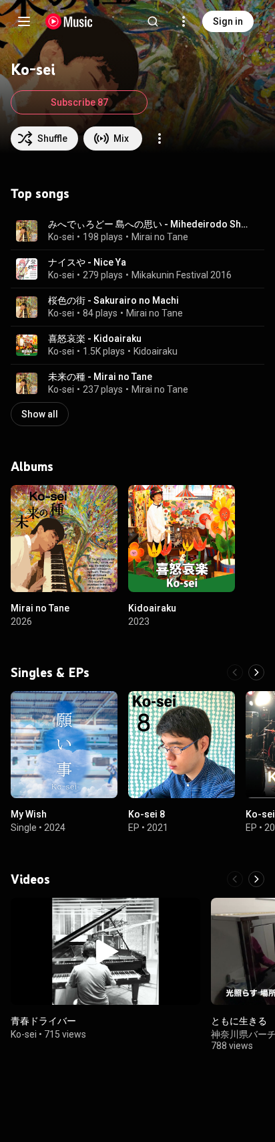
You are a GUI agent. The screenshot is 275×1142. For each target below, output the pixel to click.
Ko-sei (61, 236)
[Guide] (24, 21)
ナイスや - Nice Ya (87, 262)
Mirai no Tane (159, 236)
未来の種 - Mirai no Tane (100, 376)
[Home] (69, 21)
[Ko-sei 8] (181, 744)
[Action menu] (160, 138)
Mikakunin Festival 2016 (181, 275)
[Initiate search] (153, 21)
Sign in (228, 21)
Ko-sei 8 (146, 814)
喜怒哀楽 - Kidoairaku (95, 338)
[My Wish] (64, 744)
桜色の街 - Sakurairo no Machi (113, 300)
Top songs (40, 193)
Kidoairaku (155, 351)
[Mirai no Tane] (64, 538)
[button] (26, 231)
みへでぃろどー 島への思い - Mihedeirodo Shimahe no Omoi (148, 224)
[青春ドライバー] (105, 951)
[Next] (256, 672)
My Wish (29, 814)
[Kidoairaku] (181, 538)
